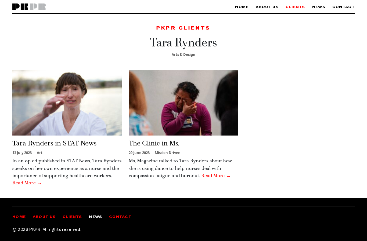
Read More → (27, 183)
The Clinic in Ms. (154, 143)
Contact (343, 7)
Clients (295, 7)
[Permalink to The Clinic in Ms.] (184, 102)
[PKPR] (29, 7)
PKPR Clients (183, 28)
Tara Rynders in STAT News (54, 143)
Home (242, 7)
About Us (267, 7)
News (318, 7)
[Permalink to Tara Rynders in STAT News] (67, 102)
